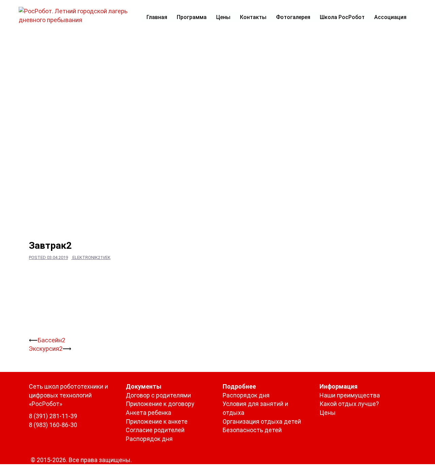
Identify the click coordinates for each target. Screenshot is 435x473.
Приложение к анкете (157, 421)
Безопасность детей (252, 430)
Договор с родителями (158, 395)
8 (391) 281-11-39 (53, 416)
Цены (223, 17)
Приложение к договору (160, 403)
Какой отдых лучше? (349, 403)
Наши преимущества (349, 395)
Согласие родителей (155, 430)
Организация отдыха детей (262, 421)
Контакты (253, 17)
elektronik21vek (91, 257)
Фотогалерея (293, 17)
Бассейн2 (51, 340)
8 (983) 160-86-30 (53, 424)
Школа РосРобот (342, 17)
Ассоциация (390, 17)
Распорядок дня (149, 438)
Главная (156, 17)
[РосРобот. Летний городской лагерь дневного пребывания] (77, 14)
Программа (192, 17)
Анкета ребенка (148, 412)
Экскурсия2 (46, 348)
